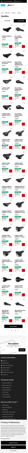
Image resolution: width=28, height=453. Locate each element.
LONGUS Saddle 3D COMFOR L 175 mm (7, 211)
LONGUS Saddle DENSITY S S (6, 286)
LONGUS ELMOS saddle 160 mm (6, 140)
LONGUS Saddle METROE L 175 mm (6, 236)
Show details (13, 450)
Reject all (13, 447)
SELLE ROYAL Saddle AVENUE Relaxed (18, 115)
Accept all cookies (13, 442)
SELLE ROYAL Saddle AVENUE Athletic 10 (18, 89)
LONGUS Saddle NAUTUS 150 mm (19, 164)
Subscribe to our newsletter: (13, 346)
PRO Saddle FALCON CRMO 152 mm (20, 311)
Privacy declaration (5, 438)
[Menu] (25, 5)
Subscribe (22, 350)
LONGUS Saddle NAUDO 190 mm (19, 140)
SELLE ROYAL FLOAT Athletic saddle (18, 37)
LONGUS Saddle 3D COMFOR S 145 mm (7, 187)
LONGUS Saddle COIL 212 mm (6, 164)
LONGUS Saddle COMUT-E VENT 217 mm (19, 261)
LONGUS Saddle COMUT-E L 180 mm (19, 236)
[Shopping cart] (21, 5)
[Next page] (18, 330)
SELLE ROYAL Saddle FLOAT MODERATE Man (19, 63)
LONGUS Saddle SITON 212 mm (19, 286)
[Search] (17, 5)
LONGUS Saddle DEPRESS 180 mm (6, 114)
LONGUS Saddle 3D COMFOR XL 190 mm (20, 211)
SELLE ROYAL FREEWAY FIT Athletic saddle (5, 312)
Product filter (21, 21)
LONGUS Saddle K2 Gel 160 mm (7, 62)
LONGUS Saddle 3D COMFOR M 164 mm (20, 187)
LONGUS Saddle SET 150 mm (6, 88)
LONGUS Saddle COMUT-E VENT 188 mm (7, 261)
